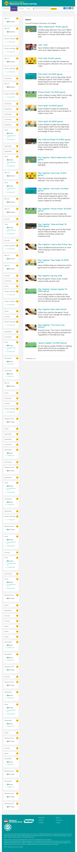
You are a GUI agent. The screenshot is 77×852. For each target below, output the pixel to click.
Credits (58, 822)
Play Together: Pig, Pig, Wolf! (50, 276)
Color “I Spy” (43, 45)
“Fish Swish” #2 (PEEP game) (50, 74)
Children (41, 822)
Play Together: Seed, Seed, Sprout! (52, 309)
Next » (34, 358)
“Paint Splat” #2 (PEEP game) (50, 106)
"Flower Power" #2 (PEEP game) (51, 92)
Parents (40, 820)
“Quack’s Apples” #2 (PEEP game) (52, 343)
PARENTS (13, 8)
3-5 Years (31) (11, 42)
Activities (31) (11, 139)
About (58, 817)
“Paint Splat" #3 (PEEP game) (50, 122)
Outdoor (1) (10, 364)
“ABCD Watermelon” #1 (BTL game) (53, 27)
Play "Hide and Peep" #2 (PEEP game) (54, 140)
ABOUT (29, 8)
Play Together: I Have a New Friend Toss (55, 244)
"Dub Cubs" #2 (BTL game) (49, 58)
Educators (41, 817)
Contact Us (59, 820)
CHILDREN (21, 8)
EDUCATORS (6, 8)
